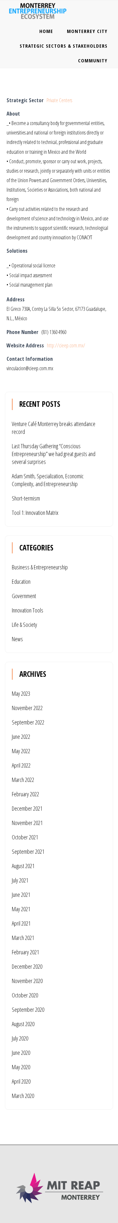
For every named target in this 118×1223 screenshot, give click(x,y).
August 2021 (23, 866)
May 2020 (21, 1067)
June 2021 (21, 894)
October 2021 (25, 837)
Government (24, 596)
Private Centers (59, 100)
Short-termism (26, 498)
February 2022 (25, 794)
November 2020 (27, 981)
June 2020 (21, 1052)
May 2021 (21, 909)
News (17, 639)
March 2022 (23, 780)
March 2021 (23, 938)
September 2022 (28, 722)
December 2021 (27, 808)
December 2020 (27, 966)
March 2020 (23, 1096)
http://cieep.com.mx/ (66, 345)
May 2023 (21, 693)
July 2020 (20, 1038)
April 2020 (21, 1081)
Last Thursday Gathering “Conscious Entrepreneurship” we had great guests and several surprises (53, 454)
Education (21, 581)
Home (46, 31)
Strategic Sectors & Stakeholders (64, 45)
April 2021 (21, 923)
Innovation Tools (27, 610)
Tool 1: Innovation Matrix (35, 512)
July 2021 (20, 880)
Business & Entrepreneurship (40, 567)
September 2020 (28, 1009)
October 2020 (25, 995)
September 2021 (28, 851)
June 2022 (21, 736)
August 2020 (23, 1024)
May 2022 (21, 751)
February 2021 (25, 952)
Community (93, 60)
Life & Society (24, 624)
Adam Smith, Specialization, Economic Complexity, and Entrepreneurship (48, 480)
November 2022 (27, 708)
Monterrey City (87, 31)
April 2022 (21, 765)
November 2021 (27, 823)
